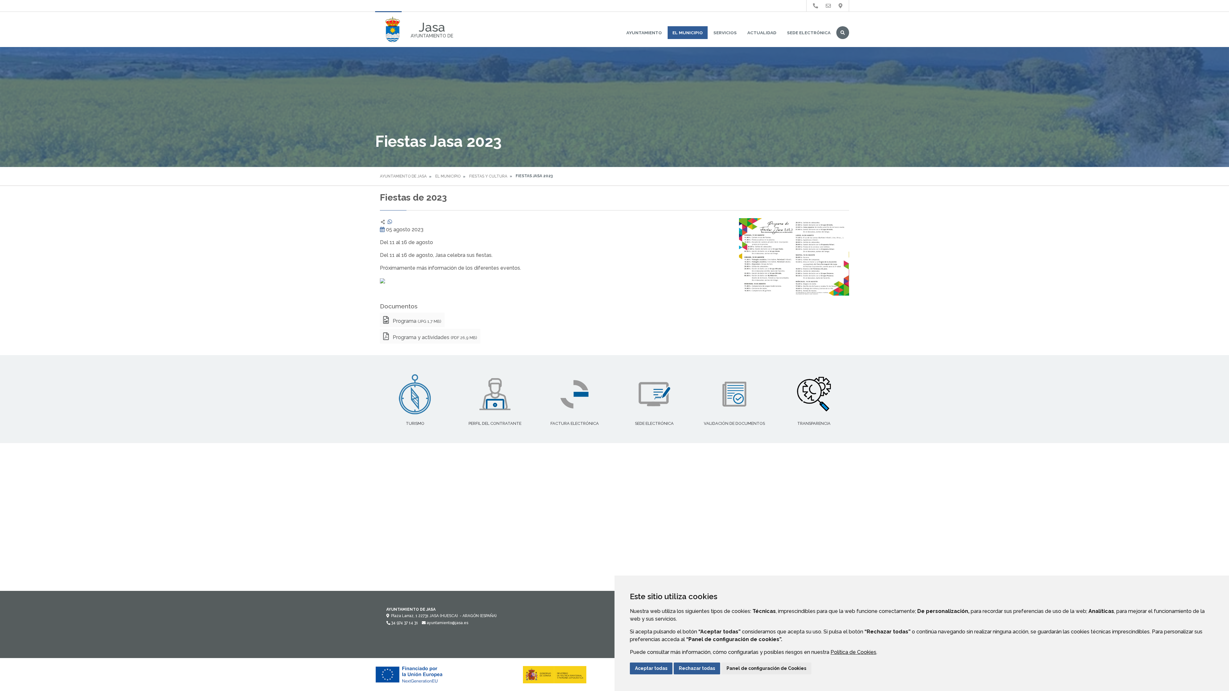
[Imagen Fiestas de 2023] (794, 257)
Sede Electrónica (809, 32)
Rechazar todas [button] (697, 668)
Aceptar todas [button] (651, 668)
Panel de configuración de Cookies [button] (766, 668)
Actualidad (761, 32)
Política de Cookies (853, 652)
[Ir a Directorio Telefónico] (815, 6)
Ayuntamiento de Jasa (403, 176)
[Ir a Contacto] (828, 6)
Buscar (842, 32)
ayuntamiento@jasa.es (447, 623)
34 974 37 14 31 (404, 623)
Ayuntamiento (644, 32)
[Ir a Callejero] (840, 6)
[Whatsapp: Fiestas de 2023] (390, 222)
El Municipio (687, 32)
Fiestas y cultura (488, 176)
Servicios (725, 32)
